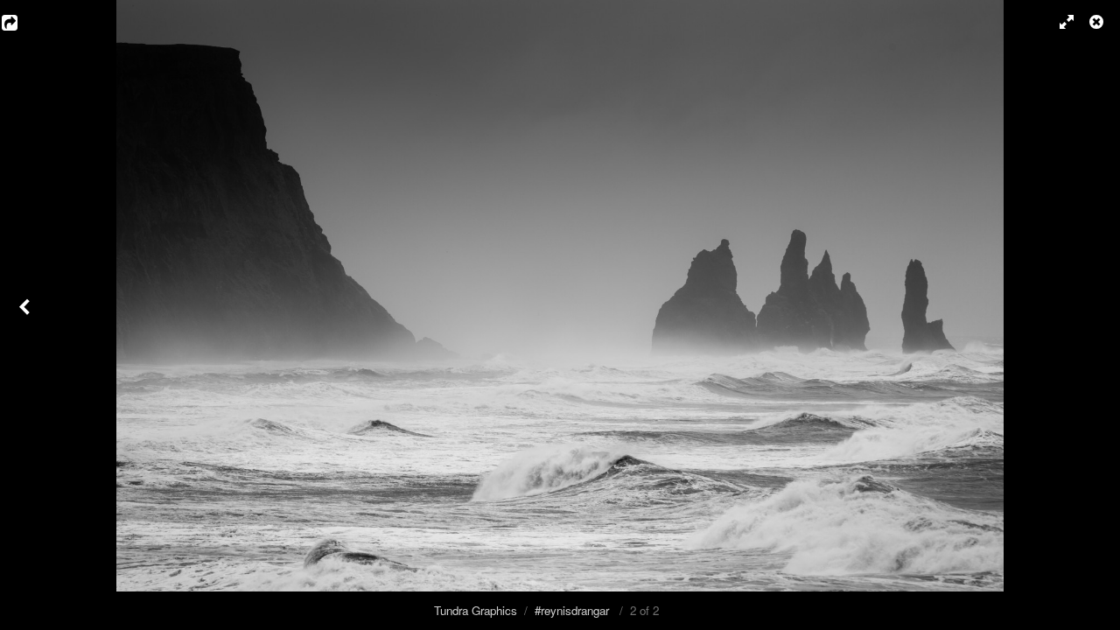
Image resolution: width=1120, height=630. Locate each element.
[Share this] (22, 22)
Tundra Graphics (475, 610)
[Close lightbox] (1098, 22)
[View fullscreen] (1058, 22)
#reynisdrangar (572, 610)
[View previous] (26, 315)
